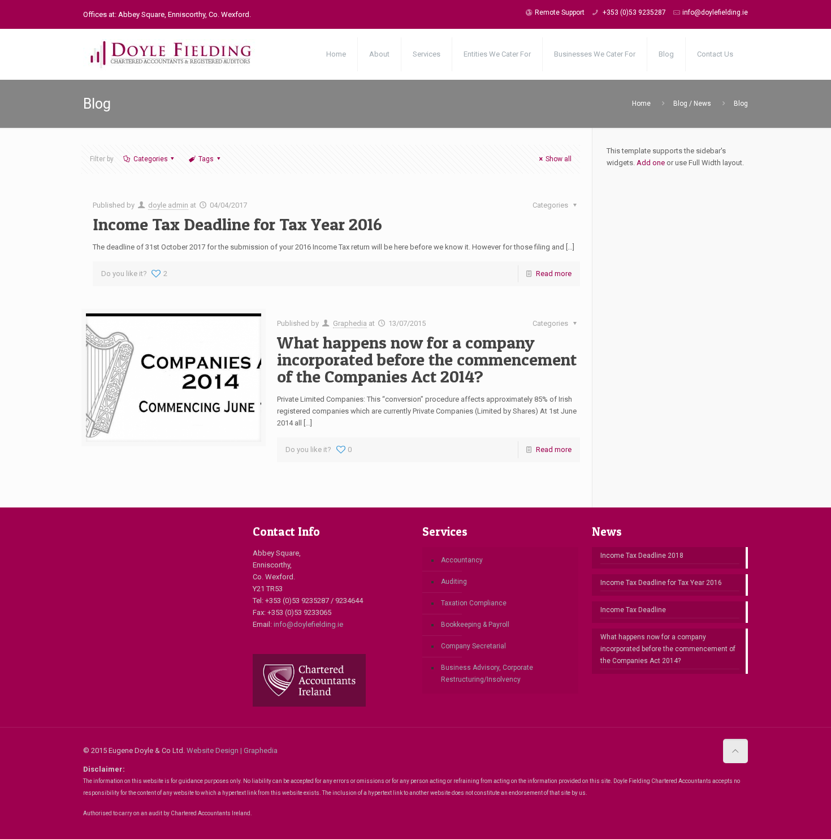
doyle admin (168, 205)
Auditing (454, 582)
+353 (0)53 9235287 (633, 12)
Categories (150, 159)
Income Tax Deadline (633, 610)
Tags (206, 159)
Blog (741, 103)
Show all (559, 159)
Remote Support (560, 12)
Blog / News (692, 103)
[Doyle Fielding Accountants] (196, 54)
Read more (554, 273)
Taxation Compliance (474, 603)
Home (641, 103)
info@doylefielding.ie (715, 12)
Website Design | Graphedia (232, 750)
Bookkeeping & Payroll (475, 625)
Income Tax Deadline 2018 (641, 556)
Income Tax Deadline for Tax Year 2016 (237, 224)
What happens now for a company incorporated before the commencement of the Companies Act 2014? (427, 359)
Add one (651, 162)
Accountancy (462, 560)
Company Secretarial (473, 646)
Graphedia (350, 323)
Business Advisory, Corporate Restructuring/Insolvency (487, 673)
